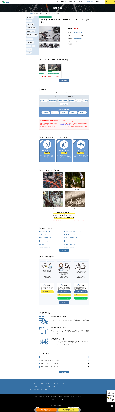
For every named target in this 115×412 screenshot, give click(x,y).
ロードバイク (29, 20)
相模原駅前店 (43, 100)
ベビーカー (29, 52)
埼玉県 (63, 112)
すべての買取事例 (30, 17)
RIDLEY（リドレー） (45, 244)
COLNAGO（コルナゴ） (46, 237)
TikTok (61, 399)
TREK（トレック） (44, 234)
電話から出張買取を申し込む (64, 291)
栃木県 (81, 112)
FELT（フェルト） (44, 241)
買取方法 (47, 396)
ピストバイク (29, 49)
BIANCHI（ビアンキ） (45, 231)
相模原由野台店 (52, 100)
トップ (27, 13)
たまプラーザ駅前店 (62, 100)
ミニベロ (28, 45)
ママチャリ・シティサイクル (32, 35)
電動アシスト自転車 (30, 31)
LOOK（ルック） (70, 241)
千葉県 (72, 112)
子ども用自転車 (44, 389)
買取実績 (31, 13)
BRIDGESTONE (78, 32)
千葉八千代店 (64, 104)
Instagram (54, 399)
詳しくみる (64, 302)
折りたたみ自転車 (30, 42)
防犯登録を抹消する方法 (65, 124)
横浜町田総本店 (77, 38)
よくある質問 (78, 396)
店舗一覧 (72, 396)
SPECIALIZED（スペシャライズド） (74, 231)
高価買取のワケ (41, 396)
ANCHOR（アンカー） (71, 234)
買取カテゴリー (54, 396)
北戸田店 (85, 100)
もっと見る (64, 80)
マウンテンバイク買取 (31, 27)
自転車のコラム (66, 396)
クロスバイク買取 (30, 24)
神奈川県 (54, 112)
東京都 (45, 112)
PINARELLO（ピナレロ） (72, 237)
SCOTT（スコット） (70, 244)
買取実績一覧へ (64, 51)
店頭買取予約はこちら (48, 291)
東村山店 (79, 100)
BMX (34, 45)
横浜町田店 (71, 100)
